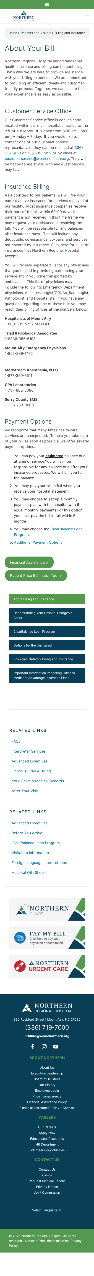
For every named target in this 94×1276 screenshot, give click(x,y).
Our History (47, 1085)
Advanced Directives (29, 761)
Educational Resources (47, 1138)
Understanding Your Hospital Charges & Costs (43, 615)
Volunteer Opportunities (47, 1150)
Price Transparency (47, 1096)
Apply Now (47, 1133)
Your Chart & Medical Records (38, 781)
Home (12, 33)
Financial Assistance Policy (47, 1102)
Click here (59, 244)
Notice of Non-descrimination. (47, 1241)
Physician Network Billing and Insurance (43, 659)
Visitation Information (30, 852)
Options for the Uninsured (32, 645)
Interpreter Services (29, 751)
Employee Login (47, 1090)
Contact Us (47, 1169)
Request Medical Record (47, 1181)
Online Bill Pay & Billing (31, 771)
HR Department (47, 1144)
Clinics (47, 1175)
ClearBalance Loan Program (34, 631)
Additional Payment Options (38, 542)
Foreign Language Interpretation (39, 862)
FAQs (16, 741)
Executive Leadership (47, 1073)
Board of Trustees (47, 1079)
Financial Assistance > (29, 562)
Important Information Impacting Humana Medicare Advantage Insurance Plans (44, 675)
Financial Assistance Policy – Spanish (47, 1108)
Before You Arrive (27, 833)
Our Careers (47, 1127)
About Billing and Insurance (33, 599)
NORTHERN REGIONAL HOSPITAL (24, 16)
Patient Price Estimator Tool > (36, 575)
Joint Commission (47, 1192)
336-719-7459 (39, 153)
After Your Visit (25, 790)
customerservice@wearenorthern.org (37, 158)
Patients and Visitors (36, 33)
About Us (47, 1067)
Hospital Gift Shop (28, 872)
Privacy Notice (47, 1187)
